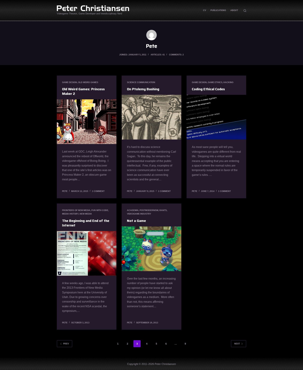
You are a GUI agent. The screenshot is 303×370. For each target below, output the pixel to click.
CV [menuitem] (204, 10)
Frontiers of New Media (76, 210)
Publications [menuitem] (218, 10)
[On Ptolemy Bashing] (151, 117)
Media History (70, 214)
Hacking (228, 82)
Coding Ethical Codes (208, 89)
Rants (163, 210)
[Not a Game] (151, 248)
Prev (66, 343)
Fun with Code (99, 210)
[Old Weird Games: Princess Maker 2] (86, 121)
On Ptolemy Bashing (143, 89)
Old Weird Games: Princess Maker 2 (83, 91)
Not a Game (136, 220)
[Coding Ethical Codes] (216, 117)
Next (237, 343)
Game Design (69, 82)
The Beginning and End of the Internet (85, 223)
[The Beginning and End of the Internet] (86, 253)
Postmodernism (149, 210)
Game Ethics (215, 82)
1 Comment (98, 191)
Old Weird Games (88, 82)
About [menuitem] (234, 10)
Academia (133, 210)
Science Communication (141, 82)
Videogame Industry (139, 214)
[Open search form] (245, 10)
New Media (86, 214)
